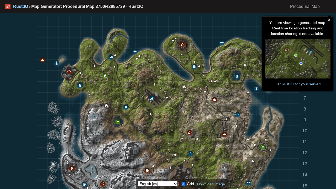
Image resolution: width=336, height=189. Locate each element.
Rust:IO (20, 6)
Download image (211, 184)
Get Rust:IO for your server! (298, 84)
